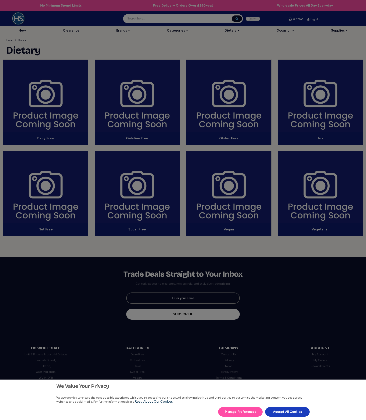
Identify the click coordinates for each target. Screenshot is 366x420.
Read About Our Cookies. (154, 401)
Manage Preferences (240, 412)
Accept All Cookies (287, 412)
